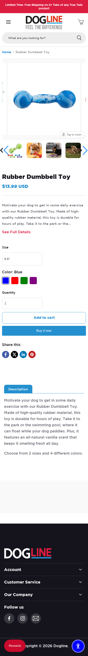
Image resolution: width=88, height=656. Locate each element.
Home (6, 52)
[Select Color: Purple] (34, 283)
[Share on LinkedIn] (23, 354)
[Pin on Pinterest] (32, 354)
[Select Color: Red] (15, 283)
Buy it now (44, 330)
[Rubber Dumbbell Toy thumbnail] (15, 150)
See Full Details (16, 232)
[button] (4, 150)
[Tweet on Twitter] (14, 354)
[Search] (79, 38)
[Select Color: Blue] (6, 283)
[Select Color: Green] (24, 283)
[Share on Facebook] (5, 354)
